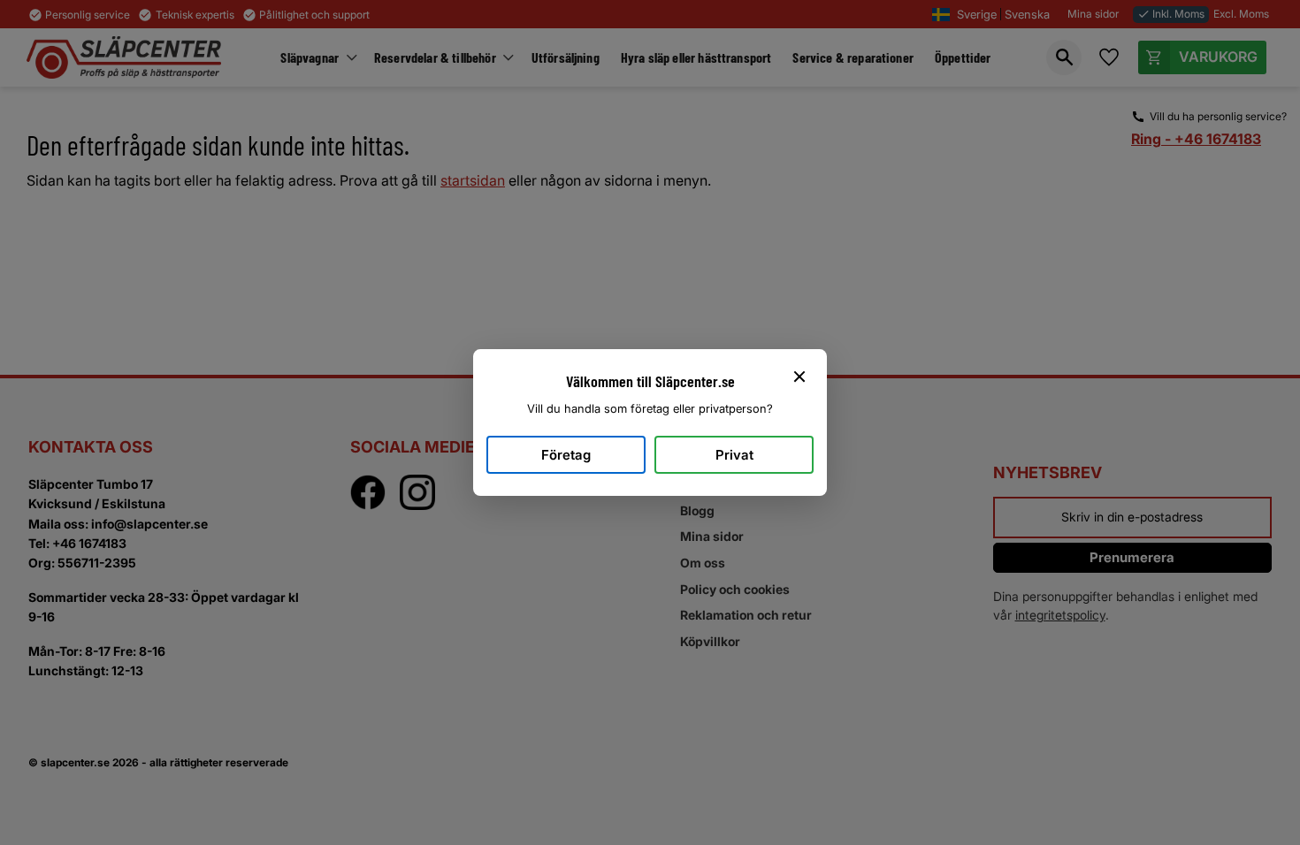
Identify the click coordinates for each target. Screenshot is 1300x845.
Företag (566, 454)
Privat (734, 454)
